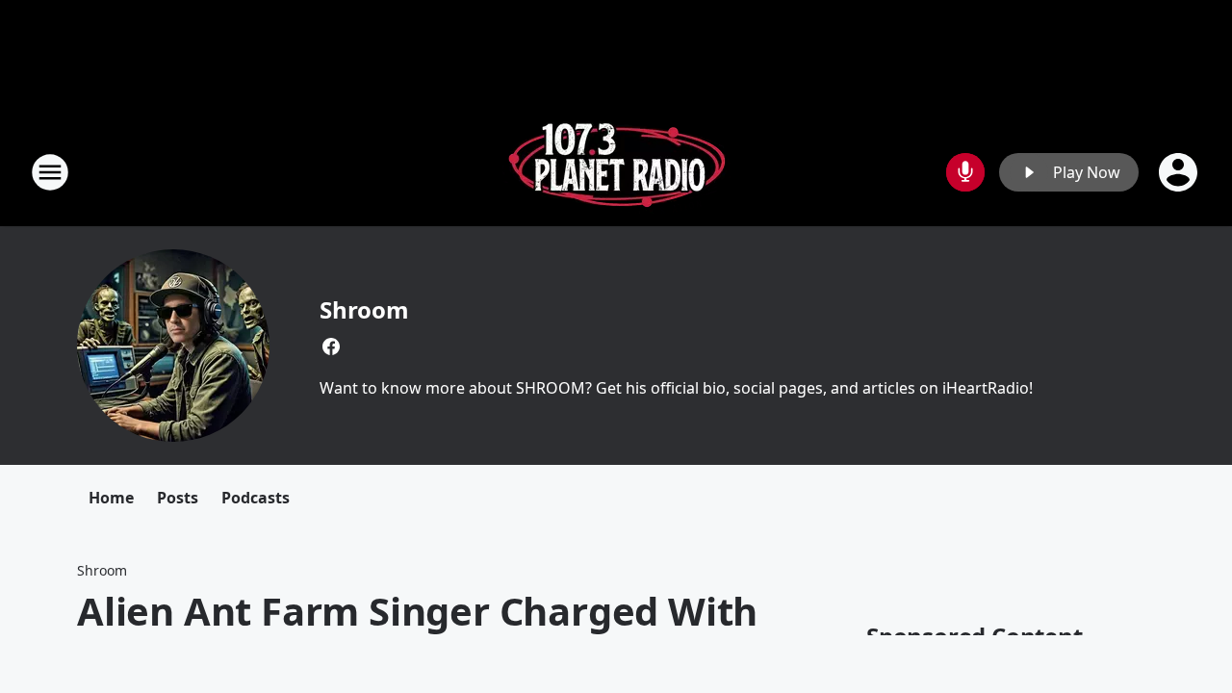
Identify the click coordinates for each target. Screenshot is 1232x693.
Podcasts (255, 497)
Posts (177, 497)
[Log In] (1180, 172)
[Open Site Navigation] (50, 172)
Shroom (364, 309)
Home (111, 497)
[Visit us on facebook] (331, 346)
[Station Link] (616, 171)
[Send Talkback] (965, 172)
